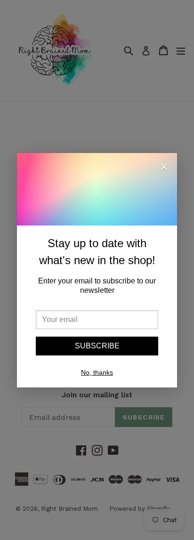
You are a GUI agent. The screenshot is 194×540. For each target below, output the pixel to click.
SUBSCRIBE (97, 346)
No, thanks (97, 372)
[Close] (164, 168)
